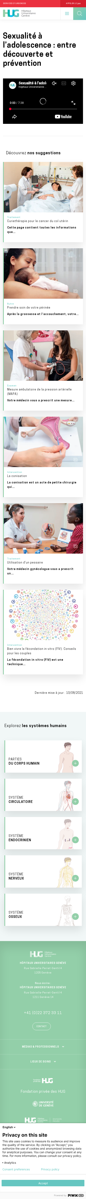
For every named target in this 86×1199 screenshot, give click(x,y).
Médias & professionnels (40, 1047)
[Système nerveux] (43, 871)
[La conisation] (43, 457)
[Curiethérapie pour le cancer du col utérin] (43, 202)
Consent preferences (16, 1169)
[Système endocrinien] (43, 833)
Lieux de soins (40, 1062)
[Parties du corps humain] (43, 756)
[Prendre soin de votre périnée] (43, 286)
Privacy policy (50, 1169)
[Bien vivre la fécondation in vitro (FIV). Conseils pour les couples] (43, 632)
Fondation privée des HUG (43, 1092)
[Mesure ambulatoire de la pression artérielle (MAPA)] (43, 370)
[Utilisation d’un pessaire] (43, 543)
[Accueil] (19, 13)
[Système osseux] (43, 910)
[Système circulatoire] (43, 795)
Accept (43, 1183)
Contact (41, 1027)
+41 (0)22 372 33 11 (43, 1013)
